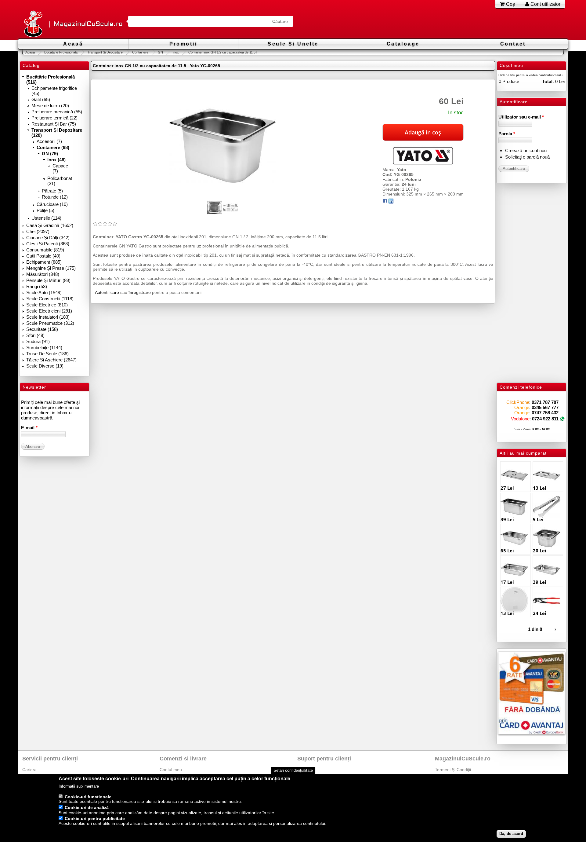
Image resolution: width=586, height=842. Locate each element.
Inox (175, 52)
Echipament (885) (44, 262)
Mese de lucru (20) (50, 105)
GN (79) (50, 153)
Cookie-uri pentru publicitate (95, 818)
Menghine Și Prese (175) (51, 268)
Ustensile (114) (46, 218)
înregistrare (139, 292)
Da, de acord (511, 834)
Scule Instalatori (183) (48, 317)
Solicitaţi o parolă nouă (527, 156)
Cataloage (403, 43)
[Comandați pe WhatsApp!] (562, 418)
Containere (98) (53, 147)
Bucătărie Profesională (61, 52)
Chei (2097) (37, 231)
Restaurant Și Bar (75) (53, 123)
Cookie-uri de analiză (87, 807)
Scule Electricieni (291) (49, 310)
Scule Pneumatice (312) (50, 323)
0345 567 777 (545, 407)
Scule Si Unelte (293, 43)
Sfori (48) (35, 335)
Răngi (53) (36, 286)
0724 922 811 (545, 418)
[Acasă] (33, 24)
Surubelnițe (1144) (44, 347)
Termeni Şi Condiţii (453, 769)
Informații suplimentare (79, 786)
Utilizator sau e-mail (521, 116)
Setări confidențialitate (293, 770)
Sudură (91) (38, 341)
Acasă (73, 43)
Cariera (29, 769)
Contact (513, 43)
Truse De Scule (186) (47, 353)
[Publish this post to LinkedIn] (391, 202)
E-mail (29, 427)
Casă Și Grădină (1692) (49, 225)
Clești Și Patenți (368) (47, 243)
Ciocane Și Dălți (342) (48, 237)
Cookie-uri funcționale (88, 796)
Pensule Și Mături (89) (48, 280)
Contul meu (171, 769)
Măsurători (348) (42, 274)
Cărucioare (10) (52, 204)
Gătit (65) (40, 99)
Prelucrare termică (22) (54, 117)
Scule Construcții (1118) (50, 298)
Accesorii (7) (49, 141)
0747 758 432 (545, 412)
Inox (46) (56, 159)
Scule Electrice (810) (47, 304)
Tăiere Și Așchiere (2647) (51, 359)
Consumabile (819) (45, 249)
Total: (548, 81)
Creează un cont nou (526, 150)
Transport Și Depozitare (104, 52)
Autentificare (107, 292)
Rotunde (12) (55, 197)
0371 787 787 (545, 402)
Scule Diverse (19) (44, 365)
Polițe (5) (45, 210)
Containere (140, 52)
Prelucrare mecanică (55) (56, 111)
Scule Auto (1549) (44, 292)
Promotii (183, 43)
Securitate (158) (42, 329)
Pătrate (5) (52, 190)
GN (160, 52)
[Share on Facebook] (384, 202)
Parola (506, 133)
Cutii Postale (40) (43, 255)
